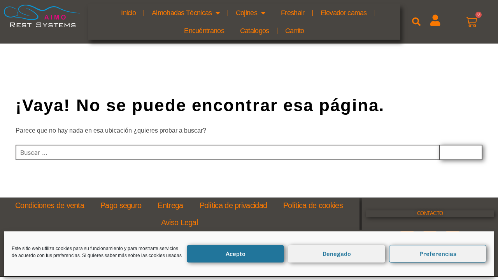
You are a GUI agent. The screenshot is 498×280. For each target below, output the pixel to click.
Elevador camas (344, 13)
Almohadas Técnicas (182, 13)
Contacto (430, 213)
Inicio (128, 13)
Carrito (294, 31)
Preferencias (437, 253)
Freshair (292, 13)
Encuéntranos (204, 31)
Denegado (337, 253)
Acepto (235, 253)
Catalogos (254, 31)
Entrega (170, 205)
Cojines (246, 13)
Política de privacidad (233, 205)
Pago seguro (120, 205)
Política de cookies (313, 205)
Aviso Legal (179, 222)
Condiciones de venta (49, 205)
